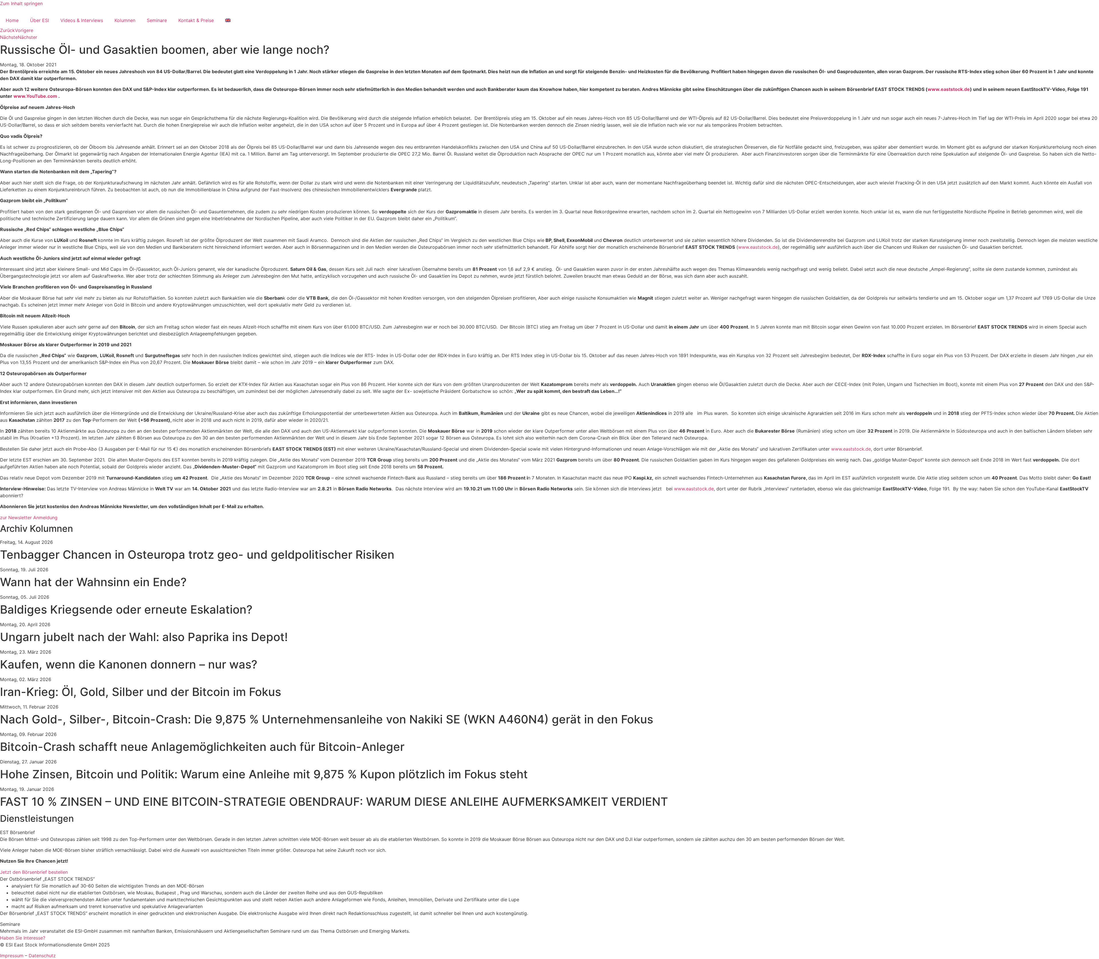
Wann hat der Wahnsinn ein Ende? (93, 582)
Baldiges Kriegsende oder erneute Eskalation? (126, 609)
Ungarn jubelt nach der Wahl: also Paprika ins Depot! (144, 637)
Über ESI (39, 20)
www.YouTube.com (35, 96)
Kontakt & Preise (196, 20)
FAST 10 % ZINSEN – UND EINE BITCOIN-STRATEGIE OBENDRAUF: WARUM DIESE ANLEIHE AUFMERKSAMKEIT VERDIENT (334, 802)
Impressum (11, 955)
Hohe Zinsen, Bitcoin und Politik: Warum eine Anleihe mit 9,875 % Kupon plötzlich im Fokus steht (264, 774)
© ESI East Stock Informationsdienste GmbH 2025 (55, 945)
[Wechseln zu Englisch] (228, 20)
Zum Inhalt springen (21, 3)
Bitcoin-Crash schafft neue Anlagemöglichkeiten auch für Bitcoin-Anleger (202, 747)
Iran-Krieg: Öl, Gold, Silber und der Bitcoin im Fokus (140, 692)
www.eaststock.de (949, 89)
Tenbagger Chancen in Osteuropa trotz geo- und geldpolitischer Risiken (197, 555)
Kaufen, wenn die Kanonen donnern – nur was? (128, 664)
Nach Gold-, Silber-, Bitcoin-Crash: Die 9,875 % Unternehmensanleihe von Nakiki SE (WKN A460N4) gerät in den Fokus (326, 719)
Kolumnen (124, 20)
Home (12, 20)
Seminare (157, 20)
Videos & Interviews (81, 20)
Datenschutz (42, 955)
